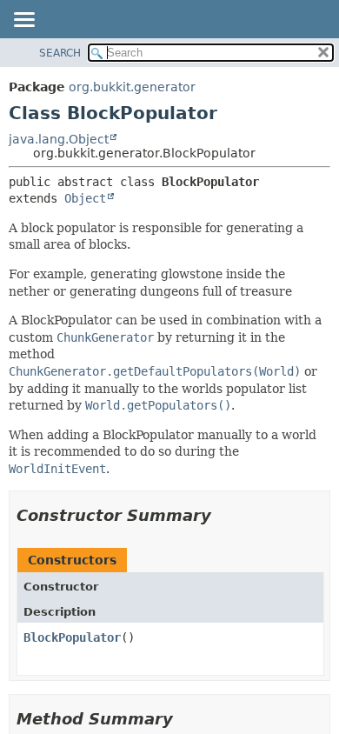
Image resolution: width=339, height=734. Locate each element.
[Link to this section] (223, 515)
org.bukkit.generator (132, 87)
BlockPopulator (72, 637)
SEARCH (60, 53)
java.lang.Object (59, 139)
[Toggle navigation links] (23, 21)
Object (85, 198)
